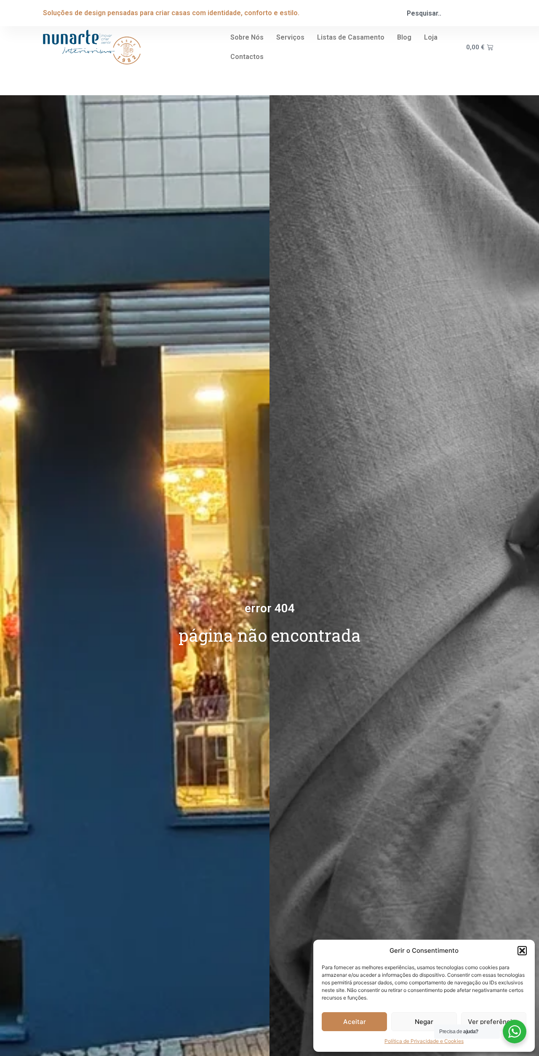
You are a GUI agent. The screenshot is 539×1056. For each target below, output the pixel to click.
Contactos (247, 57)
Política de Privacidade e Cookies (424, 1041)
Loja (431, 37)
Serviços (290, 37)
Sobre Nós (247, 37)
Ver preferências (493, 1022)
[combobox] (448, 13)
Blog (404, 37)
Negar (424, 1022)
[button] (522, 950)
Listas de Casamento (350, 37)
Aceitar (354, 1022)
